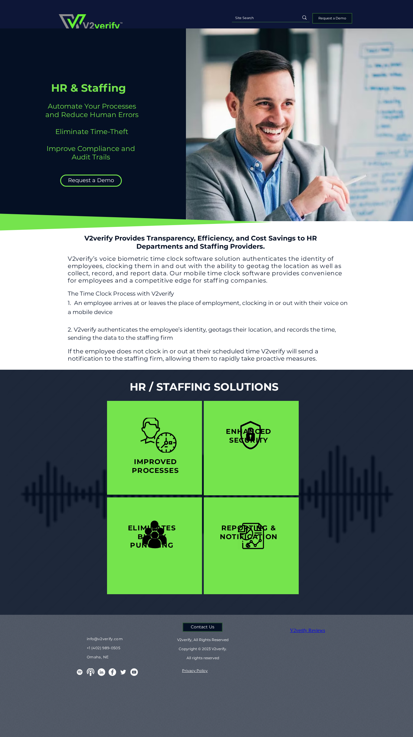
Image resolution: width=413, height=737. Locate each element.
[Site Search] (304, 17)
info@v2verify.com (105, 639)
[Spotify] (79, 672)
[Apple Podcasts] (90, 672)
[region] (154, 448)
